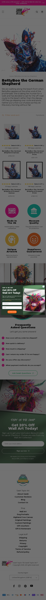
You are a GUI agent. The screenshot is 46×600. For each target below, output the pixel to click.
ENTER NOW (12, 311)
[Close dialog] (43, 286)
